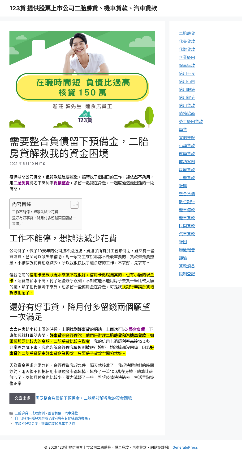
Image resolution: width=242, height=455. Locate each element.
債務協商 (187, 113)
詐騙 (183, 258)
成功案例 (38, 413)
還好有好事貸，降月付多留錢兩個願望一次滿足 (44, 221)
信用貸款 (187, 105)
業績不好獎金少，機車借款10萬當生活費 (45, 424)
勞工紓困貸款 (191, 121)
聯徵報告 (187, 250)
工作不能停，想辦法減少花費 (35, 212)
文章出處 (22, 398)
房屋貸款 (187, 169)
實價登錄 (187, 137)
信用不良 (187, 73)
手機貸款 (187, 177)
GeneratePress (185, 447)
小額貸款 (187, 145)
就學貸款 (187, 153)
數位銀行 (187, 201)
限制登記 (187, 274)
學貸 (183, 129)
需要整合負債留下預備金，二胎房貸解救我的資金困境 (83, 398)
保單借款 (187, 65)
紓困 (183, 242)
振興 (183, 185)
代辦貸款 (187, 49)
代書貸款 (187, 41)
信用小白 (187, 81)
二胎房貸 (21, 413)
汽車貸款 (71, 413)
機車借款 (187, 209)
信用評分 (187, 97)
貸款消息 (187, 266)
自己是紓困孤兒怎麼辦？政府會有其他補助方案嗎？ (53, 418)
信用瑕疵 (187, 89)
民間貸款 (187, 225)
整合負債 (54, 413)
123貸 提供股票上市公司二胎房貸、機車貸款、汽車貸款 (83, 8)
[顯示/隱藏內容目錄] (72, 205)
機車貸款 (187, 217)
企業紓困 (187, 57)
